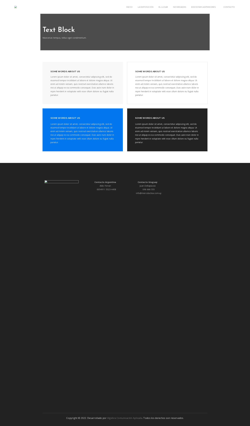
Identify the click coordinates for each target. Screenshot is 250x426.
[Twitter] (190, 182)
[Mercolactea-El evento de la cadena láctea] (16, 7)
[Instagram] (195, 182)
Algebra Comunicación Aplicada (124, 418)
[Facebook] (185, 182)
